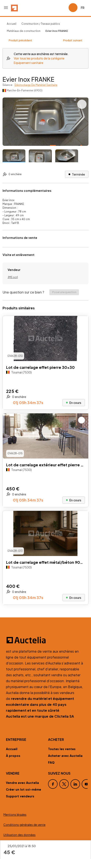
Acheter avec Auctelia (65, 756)
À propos (13, 756)
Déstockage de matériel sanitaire (36, 85)
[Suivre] (81, 322)
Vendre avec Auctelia (22, 783)
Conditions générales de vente (24, 825)
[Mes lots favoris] (63, 8)
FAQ (51, 762)
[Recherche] (53, 8)
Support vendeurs (20, 796)
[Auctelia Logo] (45, 640)
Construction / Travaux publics (40, 23)
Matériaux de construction (23, 30)
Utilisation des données (19, 835)
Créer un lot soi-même (23, 789)
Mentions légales (14, 814)
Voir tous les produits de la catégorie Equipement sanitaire (39, 60)
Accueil (11, 23)
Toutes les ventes (62, 749)
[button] (6, 8)
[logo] (14, 7)
